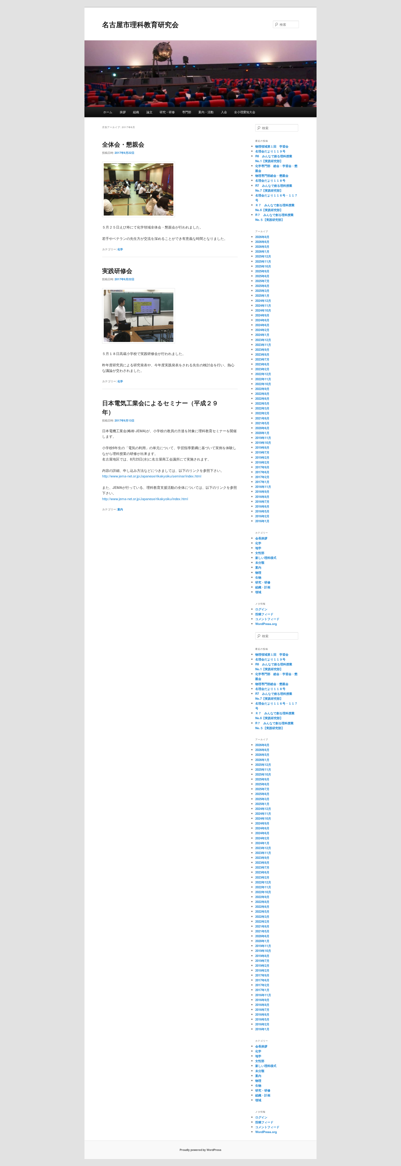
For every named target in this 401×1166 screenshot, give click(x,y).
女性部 (259, 553)
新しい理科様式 (265, 557)
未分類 (259, 562)
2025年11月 (263, 261)
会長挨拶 (261, 538)
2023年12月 (263, 340)
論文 (149, 112)
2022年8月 (262, 393)
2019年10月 (263, 442)
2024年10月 (263, 310)
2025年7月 (262, 281)
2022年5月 (262, 403)
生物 (258, 577)
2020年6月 (262, 428)
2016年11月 (263, 486)
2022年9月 (262, 389)
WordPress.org (266, 624)
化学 (120, 249)
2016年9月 (262, 491)
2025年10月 (263, 266)
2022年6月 (262, 398)
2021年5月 (262, 423)
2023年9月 (262, 349)
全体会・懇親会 (123, 144)
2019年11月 (263, 437)
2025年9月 (262, 271)
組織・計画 (262, 587)
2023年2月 (262, 369)
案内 (120, 509)
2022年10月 (263, 384)
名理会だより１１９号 (270, 151)
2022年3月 (262, 408)
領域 (258, 592)
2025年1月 (262, 295)
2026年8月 (262, 237)
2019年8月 (262, 447)
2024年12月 (263, 300)
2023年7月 (262, 359)
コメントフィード (267, 619)
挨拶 (123, 112)
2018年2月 (262, 462)
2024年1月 (262, 334)
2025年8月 (262, 276)
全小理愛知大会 (244, 112)
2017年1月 (262, 482)
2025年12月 (263, 256)
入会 (224, 112)
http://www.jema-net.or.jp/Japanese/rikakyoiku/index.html (145, 498)
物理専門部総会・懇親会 (271, 175)
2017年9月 (262, 467)
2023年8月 (262, 354)
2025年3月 (262, 290)
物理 (258, 572)
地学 (258, 548)
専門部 (186, 112)
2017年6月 (262, 472)
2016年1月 (262, 521)
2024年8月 (262, 320)
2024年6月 (262, 325)
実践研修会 (117, 270)
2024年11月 (263, 305)
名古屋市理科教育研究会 (140, 24)
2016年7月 (262, 501)
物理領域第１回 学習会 (271, 146)
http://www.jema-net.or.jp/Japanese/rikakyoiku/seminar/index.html (151, 475)
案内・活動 (205, 112)
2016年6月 (262, 506)
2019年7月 (262, 452)
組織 (136, 112)
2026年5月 (262, 246)
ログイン (261, 609)
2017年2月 (262, 477)
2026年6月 (262, 241)
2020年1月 (262, 433)
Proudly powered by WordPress (200, 1150)
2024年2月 (262, 330)
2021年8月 (262, 418)
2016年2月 (262, 516)
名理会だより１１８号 (270, 180)
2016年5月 (262, 511)
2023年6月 (262, 364)
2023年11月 (263, 344)
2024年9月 (262, 315)
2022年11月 (263, 379)
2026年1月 (262, 251)
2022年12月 (263, 374)
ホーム (107, 112)
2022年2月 (262, 413)
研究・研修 (167, 112)
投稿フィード (264, 614)
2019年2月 (262, 457)
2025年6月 (262, 285)
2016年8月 (262, 496)
